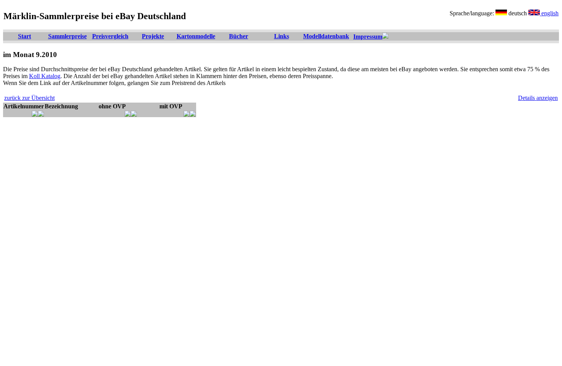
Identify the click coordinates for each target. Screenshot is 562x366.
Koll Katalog (44, 76)
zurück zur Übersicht (29, 98)
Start (24, 36)
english (549, 13)
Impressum (367, 36)
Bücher (238, 36)
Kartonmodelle (196, 36)
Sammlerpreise (67, 36)
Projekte (153, 36)
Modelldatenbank (326, 36)
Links (281, 36)
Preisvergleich (110, 36)
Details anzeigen (538, 98)
